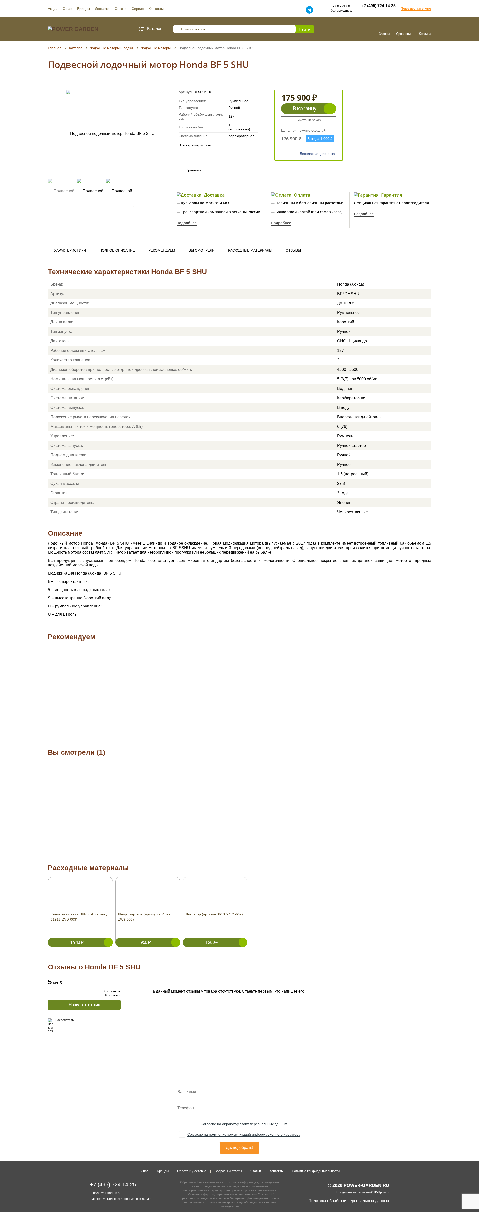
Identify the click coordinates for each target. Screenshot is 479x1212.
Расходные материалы (250, 250)
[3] (59, 83)
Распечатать (64, 1020)
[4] (64, 83)
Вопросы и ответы (228, 1171)
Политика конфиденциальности (316, 1171)
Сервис (138, 9)
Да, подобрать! (239, 1147)
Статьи (255, 1171)
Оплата (121, 9)
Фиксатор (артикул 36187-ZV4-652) (214, 914)
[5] (69, 83)
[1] (50, 83)
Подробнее (187, 222)
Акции (53, 9)
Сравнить (189, 170)
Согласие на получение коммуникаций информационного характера (243, 1134)
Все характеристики (195, 145)
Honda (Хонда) (350, 284)
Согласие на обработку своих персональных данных (244, 1124)
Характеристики (70, 250)
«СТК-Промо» (379, 1192)
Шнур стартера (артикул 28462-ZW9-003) (144, 916)
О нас (67, 9)
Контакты (156, 9)
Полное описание (117, 250)
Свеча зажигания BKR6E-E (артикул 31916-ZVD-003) (80, 916)
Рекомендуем (161, 250)
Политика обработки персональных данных (348, 1201)
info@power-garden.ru (105, 1193)
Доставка (102, 9)
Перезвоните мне (416, 8)
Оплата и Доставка (191, 1171)
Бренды (83, 9)
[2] (55, 83)
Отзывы (293, 250)
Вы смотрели (202, 250)
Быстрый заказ (309, 120)
